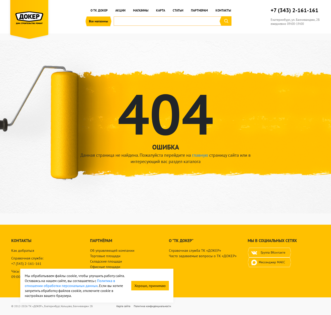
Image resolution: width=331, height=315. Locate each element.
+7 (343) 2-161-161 (294, 10)
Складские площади (106, 261)
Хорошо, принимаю (150, 285)
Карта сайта (123, 306)
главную (200, 155)
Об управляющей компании (112, 250)
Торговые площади (105, 256)
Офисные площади (105, 266)
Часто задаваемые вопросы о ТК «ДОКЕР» (203, 256)
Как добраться (22, 250)
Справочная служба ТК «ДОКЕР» (195, 250)
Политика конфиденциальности (152, 306)
